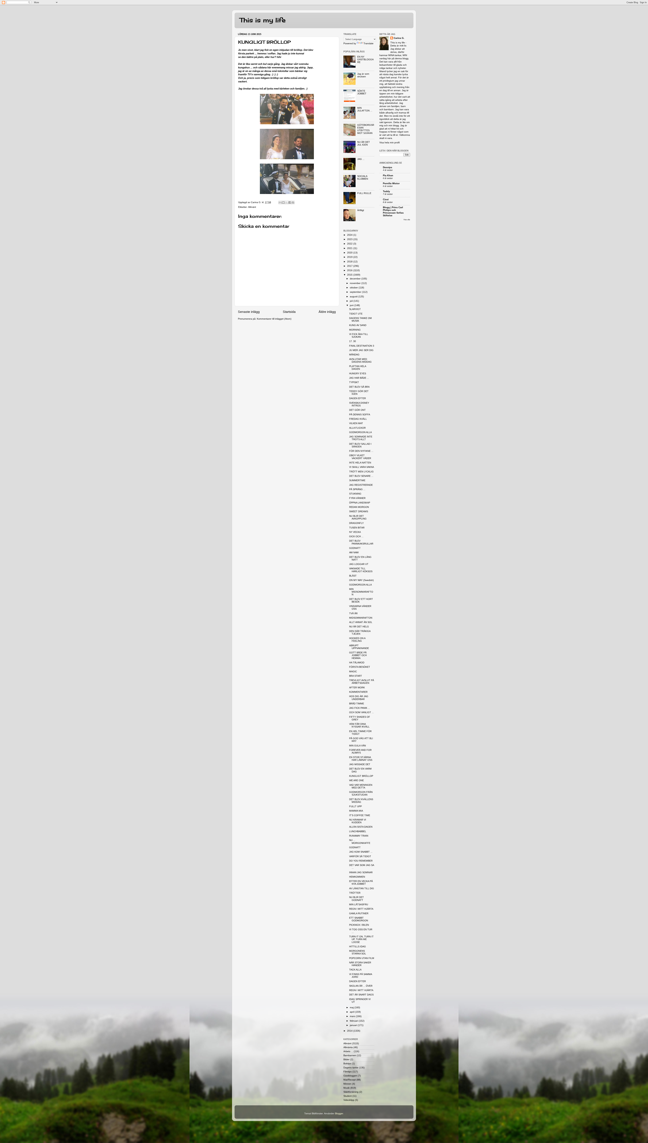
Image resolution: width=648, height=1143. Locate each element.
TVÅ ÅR (353, 613)
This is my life (263, 20)
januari (354, 1025)
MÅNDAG (354, 354)
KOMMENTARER (358, 692)
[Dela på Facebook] (289, 202)
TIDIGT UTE (355, 314)
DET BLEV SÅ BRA (359, 387)
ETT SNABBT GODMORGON (358, 919)
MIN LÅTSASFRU (358, 904)
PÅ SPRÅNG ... (357, 489)
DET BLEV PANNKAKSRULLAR (361, 542)
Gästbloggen (350, 1075)
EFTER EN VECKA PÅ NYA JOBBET (361, 882)
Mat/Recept (349, 1080)
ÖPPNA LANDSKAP (359, 502)
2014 (350, 1031)
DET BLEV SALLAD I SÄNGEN (360, 445)
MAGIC (353, 671)
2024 (350, 235)
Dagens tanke (350, 1067)
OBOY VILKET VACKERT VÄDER (360, 456)
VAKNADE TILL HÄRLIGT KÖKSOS (360, 570)
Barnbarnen (349, 1055)
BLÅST (353, 576)
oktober (354, 287)
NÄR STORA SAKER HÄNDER (360, 964)
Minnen (347, 1084)
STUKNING (355, 493)
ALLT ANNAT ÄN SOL (360, 622)
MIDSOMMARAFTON (360, 618)
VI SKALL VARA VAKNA (361, 467)
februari (354, 1021)
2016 (350, 270)
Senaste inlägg (249, 312)
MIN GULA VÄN (357, 745)
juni (352, 305)
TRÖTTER (354, 893)
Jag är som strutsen (363, 75)
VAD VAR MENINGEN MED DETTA (360, 786)
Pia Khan (388, 175)
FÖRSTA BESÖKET (359, 667)
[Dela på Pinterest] (293, 202)
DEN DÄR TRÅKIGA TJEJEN (359, 632)
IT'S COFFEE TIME (359, 815)
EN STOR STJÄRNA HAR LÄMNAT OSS (360, 758)
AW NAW (354, 552)
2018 (350, 261)
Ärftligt (360, 210)
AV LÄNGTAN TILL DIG (361, 888)
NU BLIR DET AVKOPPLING (358, 517)
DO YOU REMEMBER (361, 861)
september (356, 292)
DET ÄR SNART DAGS (361, 994)
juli (351, 301)
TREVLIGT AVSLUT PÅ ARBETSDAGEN (361, 681)
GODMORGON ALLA (360, 432)
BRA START (355, 676)
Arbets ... (348, 1051)
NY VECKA (355, 532)
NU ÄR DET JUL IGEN (363, 143)
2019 (350, 257)
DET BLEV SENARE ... (361, 476)
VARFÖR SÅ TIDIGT (360, 856)
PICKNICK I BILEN (359, 925)
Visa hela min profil (389, 142)
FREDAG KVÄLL (358, 419)
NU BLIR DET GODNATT (356, 898)
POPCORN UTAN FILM (361, 958)
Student (347, 1096)
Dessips (387, 167)
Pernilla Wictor (391, 183)
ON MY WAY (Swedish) (361, 580)
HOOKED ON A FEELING (357, 639)
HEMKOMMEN (357, 877)
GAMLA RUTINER (358, 913)
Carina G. (399, 38)
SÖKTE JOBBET (361, 92)
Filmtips (347, 1071)
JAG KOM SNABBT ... (360, 852)
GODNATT (355, 548)
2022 (350, 243)
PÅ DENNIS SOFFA (359, 414)
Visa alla (406, 219)
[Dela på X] (286, 202)
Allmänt (252, 207)
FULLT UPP (355, 806)
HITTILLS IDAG (357, 946)
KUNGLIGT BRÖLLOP (361, 776)
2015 (350, 275)
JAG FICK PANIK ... (359, 708)
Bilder (346, 1059)
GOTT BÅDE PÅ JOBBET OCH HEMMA (358, 655)
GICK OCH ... (356, 536)
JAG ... (360, 159)
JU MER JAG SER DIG (361, 350)
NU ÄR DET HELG (359, 626)
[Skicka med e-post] (280, 202)
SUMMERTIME (357, 480)
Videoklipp (348, 1100)
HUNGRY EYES (357, 373)
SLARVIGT (355, 309)
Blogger (339, 1113)
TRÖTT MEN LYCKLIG (361, 471)
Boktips (347, 1063)
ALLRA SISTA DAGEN (360, 827)
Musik (346, 1088)
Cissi (386, 199)
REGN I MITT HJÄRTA (361, 909)
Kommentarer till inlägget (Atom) (274, 319)
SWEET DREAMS (358, 511)
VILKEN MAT (356, 423)
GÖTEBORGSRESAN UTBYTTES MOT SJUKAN (365, 129)
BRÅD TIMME (356, 703)
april (352, 1012)
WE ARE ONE (356, 780)
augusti (354, 296)
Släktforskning (350, 1092)
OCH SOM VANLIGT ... (361, 712)
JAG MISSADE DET (359, 764)
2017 (350, 266)
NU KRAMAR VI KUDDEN (357, 821)
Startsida (289, 312)
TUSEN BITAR (356, 527)
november (355, 283)
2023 (350, 239)
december (355, 278)
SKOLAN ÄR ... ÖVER (360, 986)
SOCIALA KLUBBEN (362, 177)
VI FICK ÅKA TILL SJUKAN (358, 335)
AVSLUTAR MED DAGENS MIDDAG (360, 360)
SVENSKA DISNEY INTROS (359, 404)
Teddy (386, 191)
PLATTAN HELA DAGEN (357, 367)
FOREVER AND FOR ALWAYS (360, 751)
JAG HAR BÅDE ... (359, 378)
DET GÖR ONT (357, 410)
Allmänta (348, 1047)
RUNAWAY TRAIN (358, 836)
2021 (350, 248)
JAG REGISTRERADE (361, 485)
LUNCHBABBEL (357, 831)
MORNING (355, 330)
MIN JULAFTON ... (364, 109)
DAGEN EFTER (357, 398)
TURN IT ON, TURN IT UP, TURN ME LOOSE (361, 939)
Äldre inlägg (327, 312)
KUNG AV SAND (357, 325)
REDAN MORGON (359, 507)
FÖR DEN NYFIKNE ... (361, 451)
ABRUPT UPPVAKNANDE (359, 647)
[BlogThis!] (283, 202)
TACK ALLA (355, 969)
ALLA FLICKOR (357, 428)
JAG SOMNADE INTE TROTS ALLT (360, 438)
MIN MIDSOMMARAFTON (361, 592)
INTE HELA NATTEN (360, 462)
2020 (350, 252)
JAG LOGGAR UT (358, 564)
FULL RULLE (364, 193)
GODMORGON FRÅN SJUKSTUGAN (361, 793)
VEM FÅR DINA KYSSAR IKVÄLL (359, 725)
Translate (368, 43)
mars (353, 1016)
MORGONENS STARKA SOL (357, 952)
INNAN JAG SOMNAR (361, 872)
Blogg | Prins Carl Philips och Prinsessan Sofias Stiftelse (393, 211)
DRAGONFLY (356, 523)
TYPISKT (354, 382)
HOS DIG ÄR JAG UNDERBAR (358, 697)
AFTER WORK (357, 687)
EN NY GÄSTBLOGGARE (365, 59)
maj (352, 1007)
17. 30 (352, 341)
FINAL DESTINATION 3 (361, 346)
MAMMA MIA (356, 811)
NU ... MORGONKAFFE (359, 841)
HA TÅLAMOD (356, 662)
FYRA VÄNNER (357, 498)
